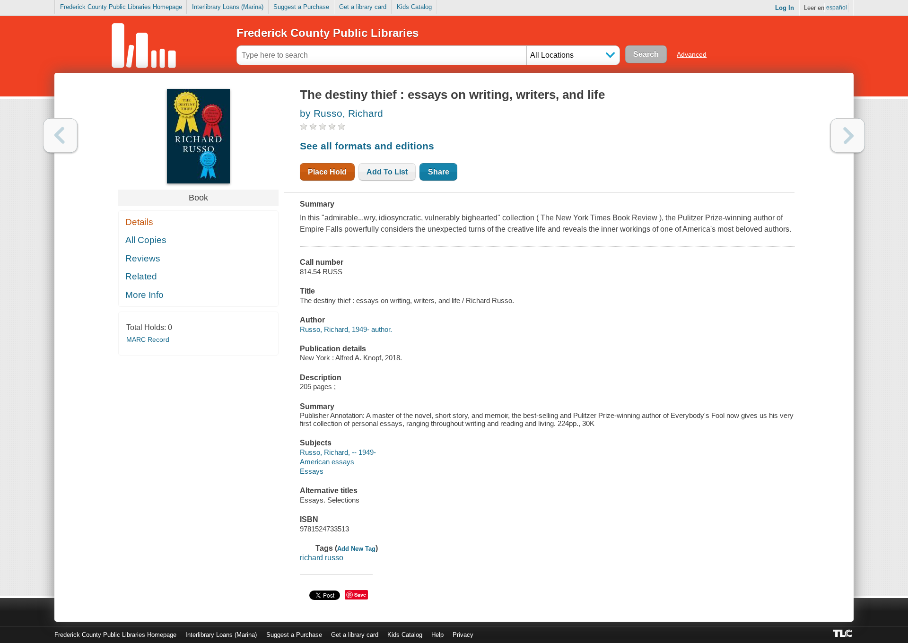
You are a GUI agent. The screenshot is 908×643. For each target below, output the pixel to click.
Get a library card (362, 6)
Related (141, 276)
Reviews (142, 258)
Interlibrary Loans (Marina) (227, 6)
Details (139, 222)
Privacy (463, 634)
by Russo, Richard (341, 113)
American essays (327, 462)
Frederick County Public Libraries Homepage (121, 6)
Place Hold (327, 172)
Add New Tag (356, 548)
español (836, 7)
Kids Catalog (414, 6)
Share (438, 172)
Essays (311, 471)
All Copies (145, 240)
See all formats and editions (367, 145)
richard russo (321, 558)
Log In (784, 7)
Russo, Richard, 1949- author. (346, 329)
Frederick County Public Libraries (327, 32)
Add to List (387, 172)
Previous (60, 135)
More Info (144, 295)
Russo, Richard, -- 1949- (338, 452)
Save (360, 594)
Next (847, 135)
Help (437, 634)
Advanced (692, 54)
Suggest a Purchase (301, 6)
